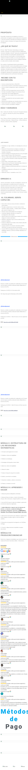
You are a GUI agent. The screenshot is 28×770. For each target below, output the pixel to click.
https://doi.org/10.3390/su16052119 (11, 410)
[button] (2, 126)
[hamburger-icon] (2, 13)
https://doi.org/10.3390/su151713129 (11, 322)
